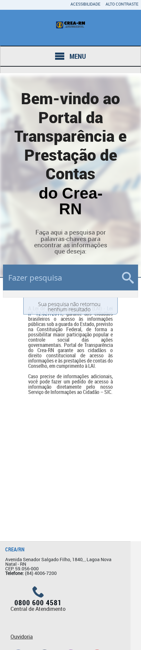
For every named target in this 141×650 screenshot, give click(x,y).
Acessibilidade (85, 4)
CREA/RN (15, 549)
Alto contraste (122, 4)
